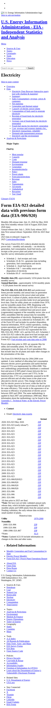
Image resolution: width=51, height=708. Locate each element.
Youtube (10, 694)
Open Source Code (15, 651)
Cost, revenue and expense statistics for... (29, 128)
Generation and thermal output (25, 106)
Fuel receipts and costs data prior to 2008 (29, 339)
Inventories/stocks (19, 169)
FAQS (12, 198)
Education (11, 58)
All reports (16, 186)
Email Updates (13, 702)
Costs (14, 159)
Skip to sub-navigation (10, 15)
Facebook (11, 690)
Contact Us (11, 570)
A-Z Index (11, 639)
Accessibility (12, 663)
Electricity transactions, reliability (26, 131)
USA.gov (11, 682)
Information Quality (15, 665)
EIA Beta (11, 648)
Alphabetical (17, 189)
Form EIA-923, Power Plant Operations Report (27, 558)
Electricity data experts (22, 414)
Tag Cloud (16, 194)
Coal (9, 590)
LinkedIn (10, 699)
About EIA (11, 563)
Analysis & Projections (16, 138)
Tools (9, 56)
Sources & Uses (13, 48)
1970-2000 (38, 518)
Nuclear (10, 597)
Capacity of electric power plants (26, 109)
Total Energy (12, 605)
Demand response (19, 162)
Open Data (11, 566)
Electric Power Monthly (17, 556)
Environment (17, 164)
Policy (14, 172)
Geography (11, 53)
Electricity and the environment (25, 136)
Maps (9, 631)
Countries (11, 629)
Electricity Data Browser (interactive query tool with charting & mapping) (30, 92)
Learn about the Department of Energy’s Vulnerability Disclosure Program (24, 671)
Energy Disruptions (15, 619)
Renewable (11, 595)
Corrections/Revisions (15, 239)
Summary (16, 96)
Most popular (17, 154)
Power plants (17, 174)
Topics (9, 51)
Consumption (12, 602)
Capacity (16, 157)
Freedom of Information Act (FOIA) (22, 668)
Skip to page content (10, 82)
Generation (16, 167)
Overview (11, 86)
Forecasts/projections (21, 177)
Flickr (9, 697)
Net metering (17, 104)
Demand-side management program (27, 133)
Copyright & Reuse (15, 660)
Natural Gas (12, 592)
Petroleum (11, 587)
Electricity (11, 600)
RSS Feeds (11, 704)
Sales (14, 181)
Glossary (5, 198)
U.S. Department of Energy (18, 680)
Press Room (12, 568)
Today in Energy (14, 622)
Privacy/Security (14, 658)
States (9, 626)
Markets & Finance (15, 617)
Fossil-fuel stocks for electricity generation (30, 126)
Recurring (16, 191)
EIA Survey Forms (15, 646)
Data (9, 89)
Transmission (17, 184)
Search (30, 68)
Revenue (16, 179)
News (9, 61)
